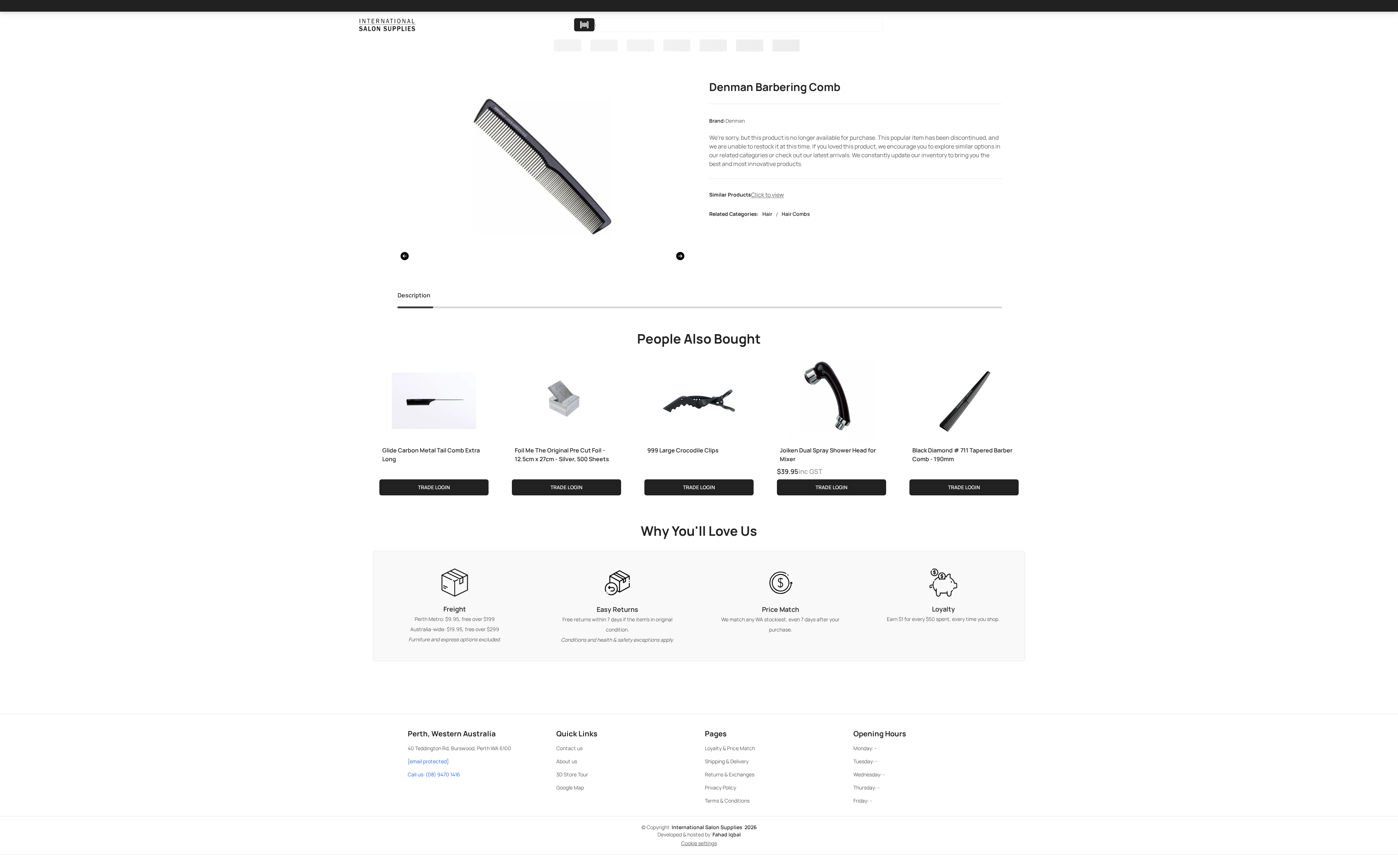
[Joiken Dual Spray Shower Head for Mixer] (831, 399)
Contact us (569, 748)
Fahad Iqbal (726, 834)
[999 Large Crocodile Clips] (699, 399)
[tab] (414, 296)
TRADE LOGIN (434, 487)
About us (566, 761)
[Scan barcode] (584, 24)
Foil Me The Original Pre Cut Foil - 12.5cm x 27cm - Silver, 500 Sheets (562, 454)
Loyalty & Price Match (730, 748)
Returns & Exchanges (729, 774)
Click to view (767, 195)
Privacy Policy (720, 787)
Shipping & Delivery (727, 761)
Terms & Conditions (727, 800)
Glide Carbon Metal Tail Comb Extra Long (431, 454)
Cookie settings (699, 843)
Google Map (570, 787)
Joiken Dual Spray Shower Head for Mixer (828, 454)
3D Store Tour (572, 774)
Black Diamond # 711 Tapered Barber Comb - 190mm (962, 454)
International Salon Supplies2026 (714, 827)
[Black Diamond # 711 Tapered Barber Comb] (964, 399)
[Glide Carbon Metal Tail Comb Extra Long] (434, 399)
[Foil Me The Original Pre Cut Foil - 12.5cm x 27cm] (566, 399)
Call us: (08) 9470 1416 (434, 774)
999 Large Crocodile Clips (683, 450)
